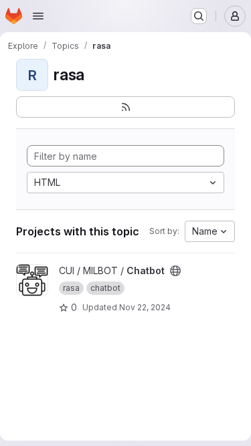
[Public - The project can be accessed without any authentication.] (175, 270)
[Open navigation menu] (38, 16)
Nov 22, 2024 (145, 307)
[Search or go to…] (199, 16)
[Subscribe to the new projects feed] (125, 107)
